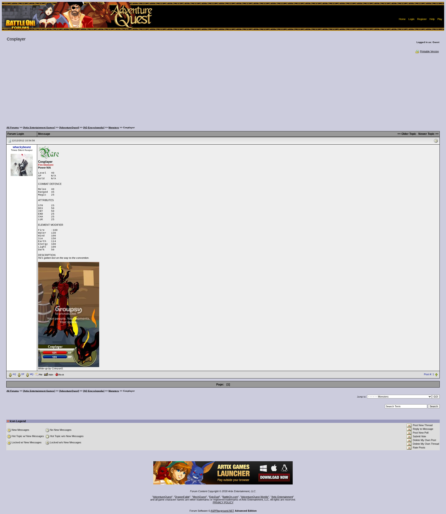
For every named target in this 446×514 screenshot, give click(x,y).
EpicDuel (214, 496)
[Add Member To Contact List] (48, 374)
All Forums (13, 127)
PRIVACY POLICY (223, 502)
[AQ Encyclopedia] (93, 127)
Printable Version (429, 51)
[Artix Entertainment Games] (39, 127)
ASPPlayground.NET (222, 510)
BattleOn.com (230, 496)
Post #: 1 (429, 374)
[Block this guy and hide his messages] (59, 374)
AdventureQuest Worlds (254, 496)
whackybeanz (22, 147)
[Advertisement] (223, 88)
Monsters (113, 127)
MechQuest (199, 496)
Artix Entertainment (282, 496)
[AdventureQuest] (69, 127)
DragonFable (182, 496)
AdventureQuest (162, 496)
